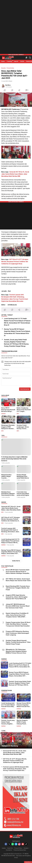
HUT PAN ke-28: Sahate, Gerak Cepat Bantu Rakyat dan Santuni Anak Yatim (18, 579)
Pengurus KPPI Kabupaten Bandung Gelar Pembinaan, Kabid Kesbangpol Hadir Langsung (17, 633)
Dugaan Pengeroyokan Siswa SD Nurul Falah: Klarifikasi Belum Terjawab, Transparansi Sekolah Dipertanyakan (18, 624)
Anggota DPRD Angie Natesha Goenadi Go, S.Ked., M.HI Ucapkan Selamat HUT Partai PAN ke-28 (16, 596)
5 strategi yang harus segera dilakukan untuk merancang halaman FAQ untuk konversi (14, 459)
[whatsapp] (12, 844)
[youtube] (22, 844)
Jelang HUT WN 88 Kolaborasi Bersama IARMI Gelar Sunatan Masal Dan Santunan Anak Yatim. (17, 606)
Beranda (3, 68)
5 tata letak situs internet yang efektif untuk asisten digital (23, 493)
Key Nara (8, 85)
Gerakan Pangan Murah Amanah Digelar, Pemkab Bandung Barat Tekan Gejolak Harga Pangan (18, 642)
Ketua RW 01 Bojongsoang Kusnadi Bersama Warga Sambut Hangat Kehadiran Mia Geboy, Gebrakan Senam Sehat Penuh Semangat (8, 414)
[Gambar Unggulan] (16, 100)
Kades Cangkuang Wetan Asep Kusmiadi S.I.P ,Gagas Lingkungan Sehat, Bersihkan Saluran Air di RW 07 (24, 412)
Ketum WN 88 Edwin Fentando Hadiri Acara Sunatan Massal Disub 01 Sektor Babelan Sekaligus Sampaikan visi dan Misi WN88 (18, 572)
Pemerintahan (10, 68)
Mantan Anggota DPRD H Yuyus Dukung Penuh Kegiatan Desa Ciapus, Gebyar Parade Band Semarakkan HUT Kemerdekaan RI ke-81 (23, 727)
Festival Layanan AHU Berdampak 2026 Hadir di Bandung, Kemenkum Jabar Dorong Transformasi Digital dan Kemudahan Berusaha (10, 532)
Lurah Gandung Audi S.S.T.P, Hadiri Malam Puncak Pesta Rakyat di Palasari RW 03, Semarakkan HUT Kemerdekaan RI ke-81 (17, 322)
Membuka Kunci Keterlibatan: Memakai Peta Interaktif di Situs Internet (8, 494)
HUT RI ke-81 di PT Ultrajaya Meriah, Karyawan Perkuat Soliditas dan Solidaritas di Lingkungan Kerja (14, 262)
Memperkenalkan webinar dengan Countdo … (6, 476)
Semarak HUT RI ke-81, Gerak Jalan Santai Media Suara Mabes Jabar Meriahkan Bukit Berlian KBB (15, 174)
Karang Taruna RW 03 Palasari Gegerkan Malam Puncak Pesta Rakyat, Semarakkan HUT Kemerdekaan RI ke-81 (17, 332)
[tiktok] (26, 844)
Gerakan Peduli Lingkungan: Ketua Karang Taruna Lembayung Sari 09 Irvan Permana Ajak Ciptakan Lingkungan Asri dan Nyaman (23, 430)
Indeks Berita (16, 560)
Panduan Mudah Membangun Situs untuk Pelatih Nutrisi (23, 476)
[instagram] (19, 844)
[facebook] (6, 844)
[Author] (3, 86)
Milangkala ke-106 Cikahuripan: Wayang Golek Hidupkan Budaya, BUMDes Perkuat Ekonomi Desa (16, 651)
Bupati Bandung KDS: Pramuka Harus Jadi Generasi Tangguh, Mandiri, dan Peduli (18, 587)
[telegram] (16, 844)
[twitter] (9, 844)
